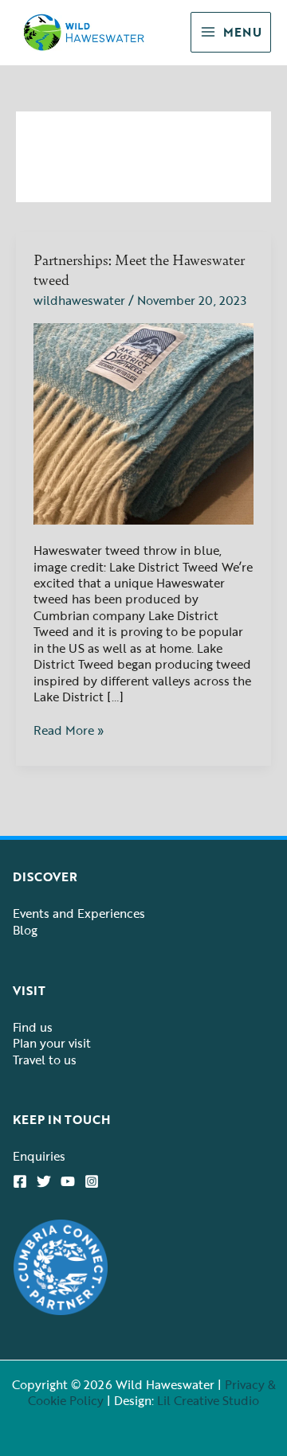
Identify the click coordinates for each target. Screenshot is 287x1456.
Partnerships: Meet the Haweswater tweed (139, 269)
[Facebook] (20, 1181)
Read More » (68, 730)
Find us (33, 1027)
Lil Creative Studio (208, 1400)
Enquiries (39, 1156)
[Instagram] (92, 1181)
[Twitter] (44, 1181)
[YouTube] (68, 1181)
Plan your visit (52, 1043)
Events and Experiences (79, 913)
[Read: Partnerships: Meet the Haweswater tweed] (143, 422)
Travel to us (45, 1059)
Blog (25, 930)
